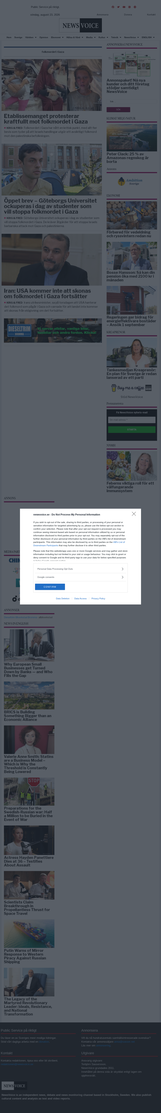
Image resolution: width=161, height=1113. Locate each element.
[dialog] (80, 556)
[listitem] (80, 569)
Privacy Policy (98, 598)
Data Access (80, 598)
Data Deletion (62, 598)
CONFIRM (50, 587)
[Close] (135, 515)
